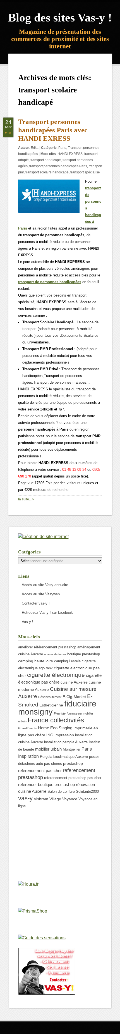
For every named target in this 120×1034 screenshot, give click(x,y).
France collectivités (56, 720)
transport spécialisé (85, 172)
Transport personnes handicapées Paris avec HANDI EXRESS (52, 130)
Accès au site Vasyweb (41, 594)
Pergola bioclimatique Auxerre (64, 757)
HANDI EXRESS (70, 154)
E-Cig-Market (74, 696)
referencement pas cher (40, 770)
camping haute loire (35, 661)
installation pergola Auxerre (66, 742)
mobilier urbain (48, 749)
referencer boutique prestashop (46, 784)
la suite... (25, 499)
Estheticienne (51, 705)
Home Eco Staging (55, 727)
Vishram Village (47, 799)
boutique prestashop (83, 654)
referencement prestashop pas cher (72, 778)
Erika (35, 148)
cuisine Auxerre (74, 682)
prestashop (73, 763)
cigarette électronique (56, 675)
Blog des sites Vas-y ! (60, 17)
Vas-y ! (27, 622)
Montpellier (71, 749)
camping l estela (67, 661)
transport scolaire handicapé (47, 172)
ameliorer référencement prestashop (47, 647)
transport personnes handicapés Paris (58, 166)
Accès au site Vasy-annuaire (45, 585)
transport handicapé (45, 160)
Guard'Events (27, 728)
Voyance (69, 799)
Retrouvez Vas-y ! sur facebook (47, 612)
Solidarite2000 (87, 792)
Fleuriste (60, 713)
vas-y (25, 798)
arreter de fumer (55, 654)
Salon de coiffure (61, 792)
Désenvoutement (49, 697)
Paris (62, 148)
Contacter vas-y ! (36, 603)
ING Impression (60, 735)
